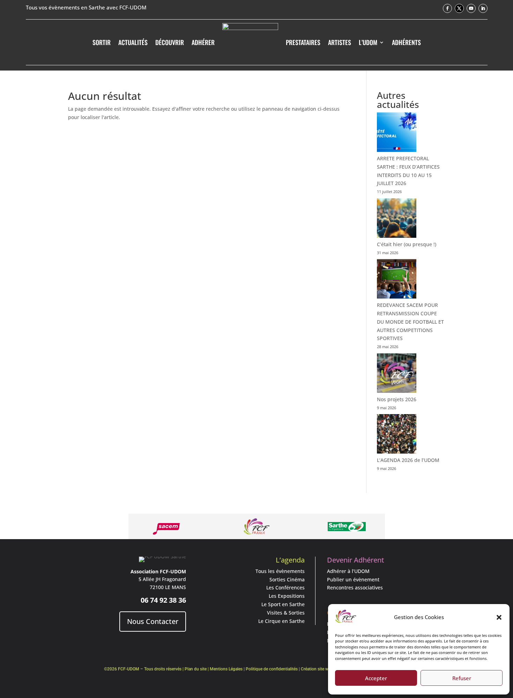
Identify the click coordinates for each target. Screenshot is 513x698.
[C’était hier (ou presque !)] (396, 219)
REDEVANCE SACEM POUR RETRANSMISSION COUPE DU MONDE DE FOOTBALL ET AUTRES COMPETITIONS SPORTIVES (410, 321)
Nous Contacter (152, 621)
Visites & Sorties (286, 612)
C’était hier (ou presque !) (406, 244)
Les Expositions (287, 596)
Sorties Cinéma (287, 579)
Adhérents (406, 42)
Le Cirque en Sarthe (281, 621)
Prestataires (303, 42)
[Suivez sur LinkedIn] (483, 8)
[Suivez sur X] (459, 8)
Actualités (133, 42)
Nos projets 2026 (396, 399)
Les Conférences (285, 587)
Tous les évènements (280, 571)
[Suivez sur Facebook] (447, 8)
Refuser (461, 678)
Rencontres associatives (355, 587)
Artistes (339, 42)
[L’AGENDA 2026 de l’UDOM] (396, 435)
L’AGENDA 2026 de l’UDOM (408, 460)
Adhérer (203, 42)
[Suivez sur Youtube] (471, 8)
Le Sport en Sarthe (283, 604)
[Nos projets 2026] (396, 374)
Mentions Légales (226, 669)
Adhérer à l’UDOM (348, 571)
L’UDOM (368, 42)
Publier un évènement (353, 579)
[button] (499, 617)
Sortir (101, 42)
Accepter (376, 678)
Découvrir (169, 42)
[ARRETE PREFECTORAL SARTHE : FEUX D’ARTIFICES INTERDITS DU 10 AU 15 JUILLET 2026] (396, 133)
